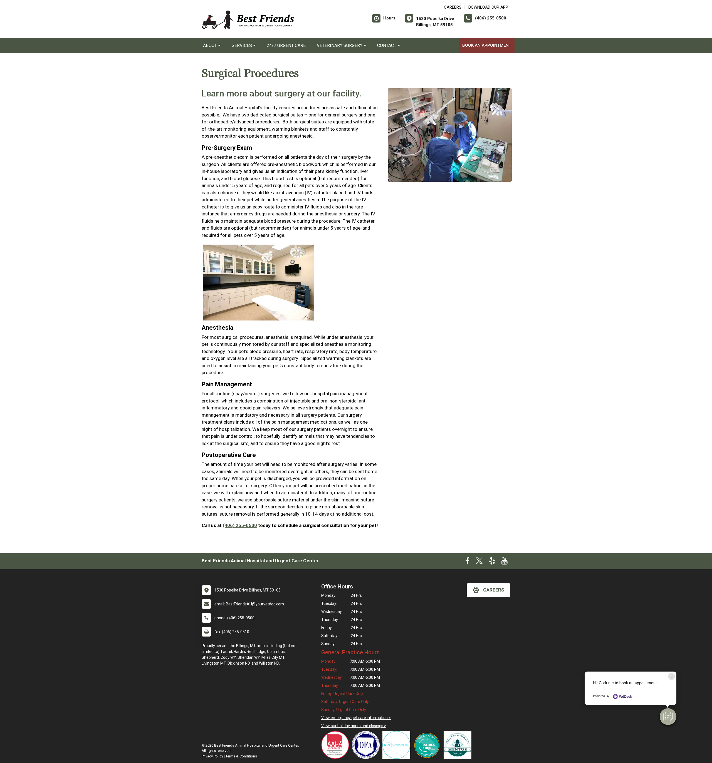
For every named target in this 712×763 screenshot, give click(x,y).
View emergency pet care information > (356, 717)
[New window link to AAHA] (336, 745)
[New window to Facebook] (467, 562)
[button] (668, 716)
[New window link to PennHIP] (397, 745)
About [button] (210, 45)
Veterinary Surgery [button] (340, 45)
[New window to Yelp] (492, 562)
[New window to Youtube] (504, 562)
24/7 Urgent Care (286, 45)
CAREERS (452, 7)
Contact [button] (387, 45)
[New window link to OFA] (367, 745)
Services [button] (242, 45)
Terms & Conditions (241, 756)
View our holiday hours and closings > (353, 726)
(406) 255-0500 (240, 525)
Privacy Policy (212, 756)
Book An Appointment (486, 45)
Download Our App (488, 7)
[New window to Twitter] (479, 562)
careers (493, 590)
